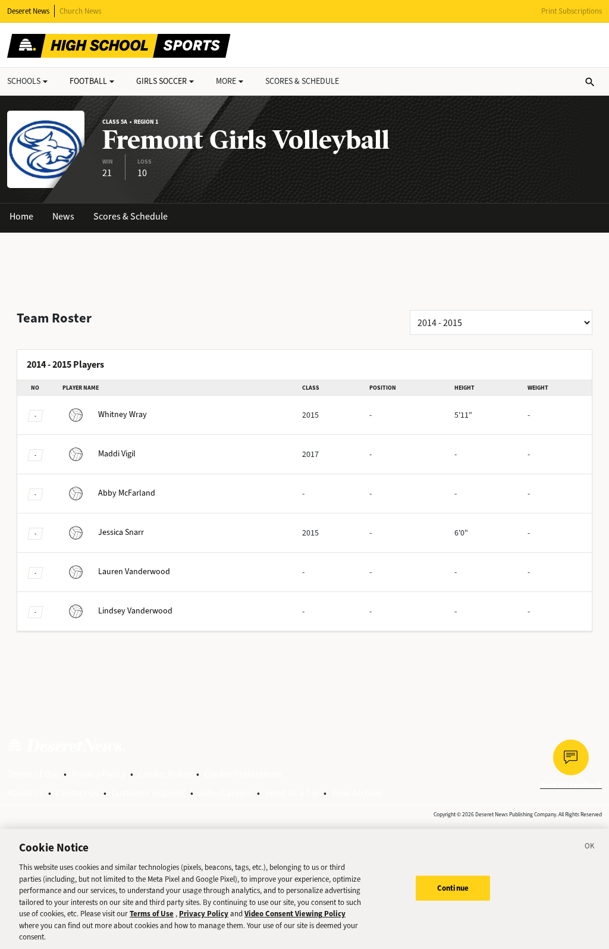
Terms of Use (33, 774)
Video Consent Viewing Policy (295, 914)
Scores (302, 81)
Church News (80, 11)
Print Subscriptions (571, 11)
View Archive (356, 793)
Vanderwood (134, 571)
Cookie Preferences (243, 774)
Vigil (117, 453)
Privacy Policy (98, 774)
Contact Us (77, 793)
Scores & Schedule (130, 216)
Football (88, 81)
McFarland (126, 493)
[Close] (590, 848)
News (63, 216)
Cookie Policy (165, 774)
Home (21, 216)
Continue (453, 888)
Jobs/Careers (225, 793)
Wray (122, 414)
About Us (25, 793)
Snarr (121, 532)
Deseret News (28, 11)
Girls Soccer (161, 81)
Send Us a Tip (292, 793)
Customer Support (148, 793)
